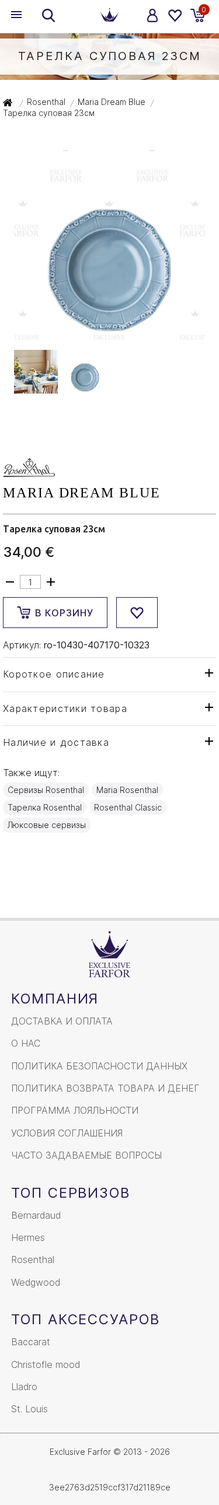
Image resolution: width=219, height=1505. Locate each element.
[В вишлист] (137, 612)
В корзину (64, 613)
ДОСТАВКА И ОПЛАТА (62, 1021)
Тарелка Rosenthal (45, 807)
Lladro (24, 1386)
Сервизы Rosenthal (46, 790)
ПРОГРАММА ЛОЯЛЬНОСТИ (74, 1110)
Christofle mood (45, 1364)
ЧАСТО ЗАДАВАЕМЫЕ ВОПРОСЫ (86, 1155)
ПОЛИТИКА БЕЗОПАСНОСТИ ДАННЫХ (99, 1066)
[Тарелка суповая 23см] (109, 334)
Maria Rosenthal (127, 790)
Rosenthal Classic (128, 807)
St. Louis (29, 1409)
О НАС (25, 1043)
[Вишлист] (174, 15)
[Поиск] (48, 15)
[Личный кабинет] (152, 15)
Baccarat (30, 1342)
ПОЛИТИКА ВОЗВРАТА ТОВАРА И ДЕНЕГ (105, 1088)
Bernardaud (36, 1215)
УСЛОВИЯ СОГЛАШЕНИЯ (67, 1133)
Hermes (28, 1237)
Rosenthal (32, 1259)
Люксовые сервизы (47, 825)
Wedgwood (35, 1282)
